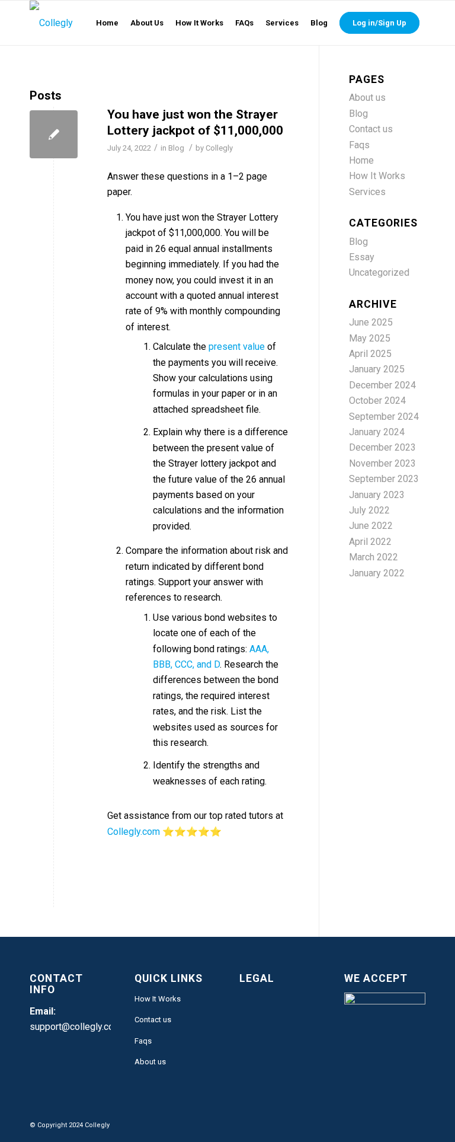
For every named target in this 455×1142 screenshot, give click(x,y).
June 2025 (371, 322)
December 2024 (382, 385)
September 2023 (384, 478)
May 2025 (369, 338)
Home (361, 160)
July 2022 (369, 510)
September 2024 (384, 416)
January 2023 (377, 494)
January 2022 (377, 573)
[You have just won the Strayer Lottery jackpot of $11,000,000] (54, 134)
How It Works (377, 175)
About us (367, 97)
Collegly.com (133, 831)
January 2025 (377, 369)
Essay (361, 257)
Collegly (219, 147)
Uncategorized (379, 272)
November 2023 (382, 463)
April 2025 (370, 353)
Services (367, 191)
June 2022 (371, 525)
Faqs (359, 145)
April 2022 (370, 541)
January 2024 (377, 432)
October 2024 (377, 400)
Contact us (371, 129)
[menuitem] (107, 23)
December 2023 (382, 447)
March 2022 (373, 557)
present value (237, 346)
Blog (176, 147)
